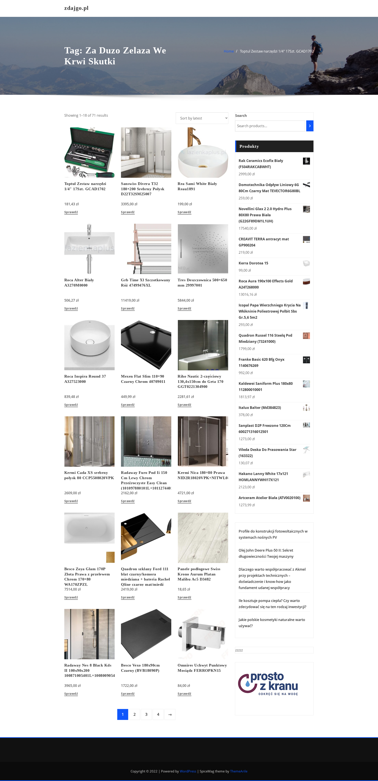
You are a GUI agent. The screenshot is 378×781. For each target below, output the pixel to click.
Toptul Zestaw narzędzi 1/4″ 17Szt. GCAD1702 (277, 51)
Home (229, 51)
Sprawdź (71, 212)
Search (241, 115)
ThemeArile (238, 771)
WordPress (188, 771)
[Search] (309, 125)
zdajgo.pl (76, 8)
